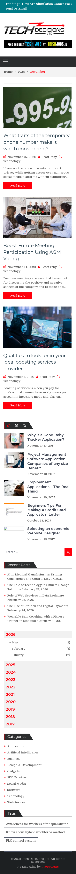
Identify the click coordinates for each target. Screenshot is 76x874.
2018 (10, 716)
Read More (17, 185)
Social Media (16, 783)
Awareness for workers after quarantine (37, 824)
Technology (11, 161)
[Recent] (16, 425)
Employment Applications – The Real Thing (48, 486)
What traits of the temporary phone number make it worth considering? (36, 142)
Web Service (16, 802)
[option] (49, 4)
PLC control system (21, 840)
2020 (11, 702)
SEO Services (17, 777)
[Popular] (8, 425)
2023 (10, 679)
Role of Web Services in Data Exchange (35, 595)
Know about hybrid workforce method (35, 832)
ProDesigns (50, 866)
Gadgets (13, 771)
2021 (10, 694)
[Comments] (24, 425)
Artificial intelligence (23, 752)
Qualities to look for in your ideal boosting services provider (34, 362)
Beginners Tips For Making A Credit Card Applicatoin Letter (46, 510)
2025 (10, 665)
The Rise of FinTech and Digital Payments (37, 606)
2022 (10, 687)
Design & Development (24, 765)
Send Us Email (16, 8)
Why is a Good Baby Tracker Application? (45, 437)
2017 (10, 724)
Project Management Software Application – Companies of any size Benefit (47, 461)
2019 (10, 709)
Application (15, 746)
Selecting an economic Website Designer (48, 531)
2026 (11, 634)
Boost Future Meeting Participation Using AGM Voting (32, 252)
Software (13, 790)
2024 (11, 672)
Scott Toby (49, 157)
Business (13, 758)
